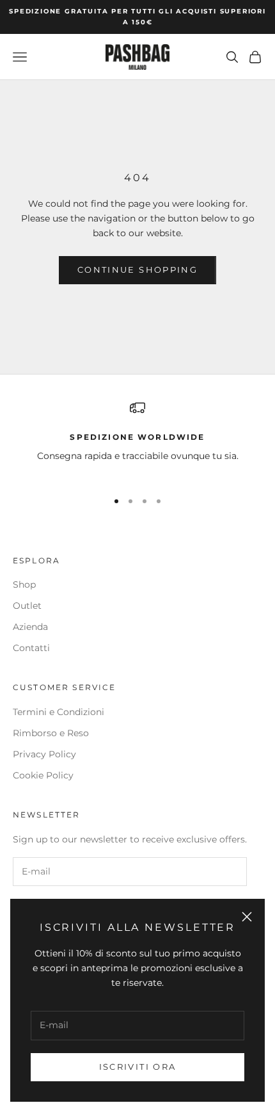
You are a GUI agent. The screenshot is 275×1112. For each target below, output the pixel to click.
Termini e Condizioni (58, 712)
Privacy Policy (44, 754)
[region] (137, 439)
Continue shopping (137, 269)
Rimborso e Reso (51, 733)
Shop (24, 584)
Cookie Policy (43, 775)
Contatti (31, 648)
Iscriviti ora (137, 1066)
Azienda (30, 627)
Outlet (27, 605)
